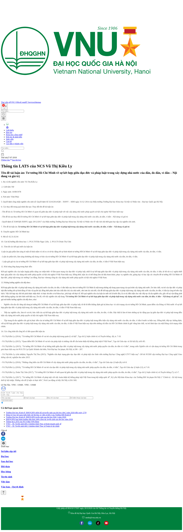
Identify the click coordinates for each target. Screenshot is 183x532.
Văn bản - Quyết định (12, 487)
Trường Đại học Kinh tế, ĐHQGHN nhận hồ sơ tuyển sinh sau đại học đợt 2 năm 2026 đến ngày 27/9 (46, 413)
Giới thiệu (10, 130)
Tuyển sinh (6, 476)
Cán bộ (9, 141)
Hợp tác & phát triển (14, 137)
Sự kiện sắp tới (8, 451)
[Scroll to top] (3, 493)
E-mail (23, 102)
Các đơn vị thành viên (14, 144)
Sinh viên (9, 139)
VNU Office (15, 102)
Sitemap (38, 102)
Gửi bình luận (7, 400)
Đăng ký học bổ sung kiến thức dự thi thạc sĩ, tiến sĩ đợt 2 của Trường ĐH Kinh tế (38, 415)
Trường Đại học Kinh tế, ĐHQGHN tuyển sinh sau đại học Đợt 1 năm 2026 (36, 417)
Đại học (5, 456)
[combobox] (4, 106)
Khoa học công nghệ (14, 135)
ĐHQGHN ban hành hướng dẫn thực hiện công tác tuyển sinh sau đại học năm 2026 (39, 419)
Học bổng (6, 471)
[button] (91, 434)
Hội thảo (5, 466)
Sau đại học (16, 160)
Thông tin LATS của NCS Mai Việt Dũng (22, 422)
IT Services (30, 102)
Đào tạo (9, 132)
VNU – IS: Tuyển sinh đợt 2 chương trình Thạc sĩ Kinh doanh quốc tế (33, 424)
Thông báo (5, 160)
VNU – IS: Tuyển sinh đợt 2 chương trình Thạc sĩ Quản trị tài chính (32, 426)
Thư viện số (5, 102)
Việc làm (5, 481)
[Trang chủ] (75, 100)
